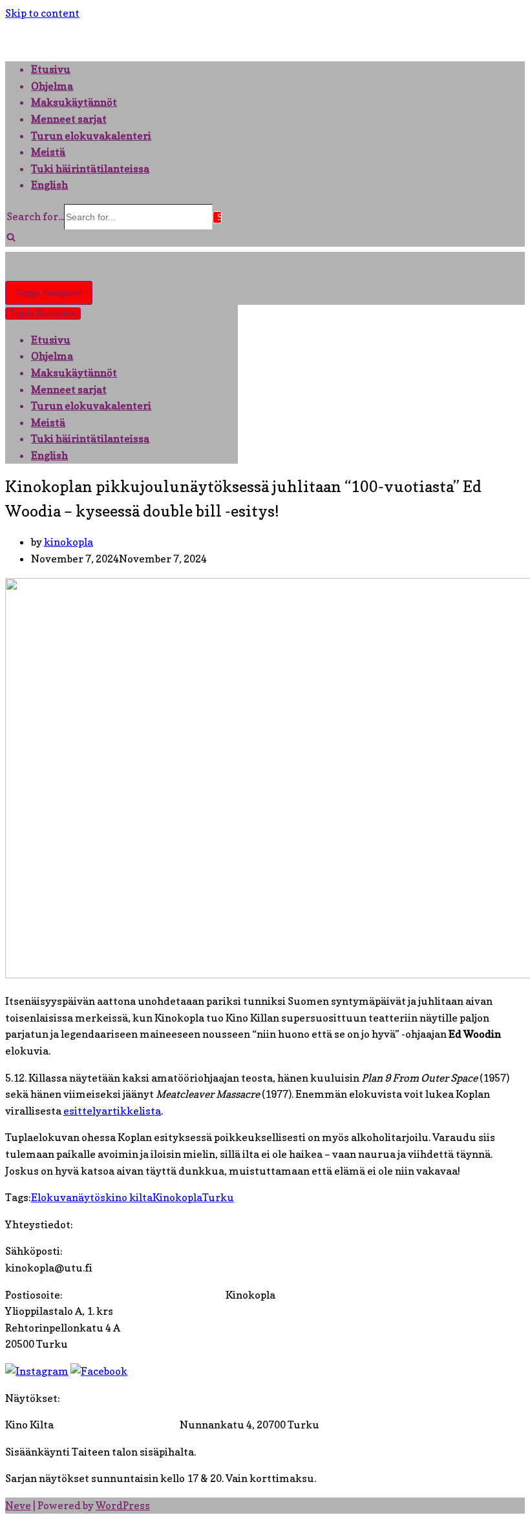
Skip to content (42, 12)
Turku (218, 1197)
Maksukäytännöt (74, 102)
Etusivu (50, 69)
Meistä (48, 151)
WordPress (123, 1505)
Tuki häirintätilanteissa (90, 168)
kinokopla (68, 541)
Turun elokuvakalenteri (91, 135)
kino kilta (129, 1197)
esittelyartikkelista (112, 1110)
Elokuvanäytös (68, 1197)
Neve (18, 1505)
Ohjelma (52, 85)
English (49, 184)
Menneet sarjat (69, 118)
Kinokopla (177, 1197)
